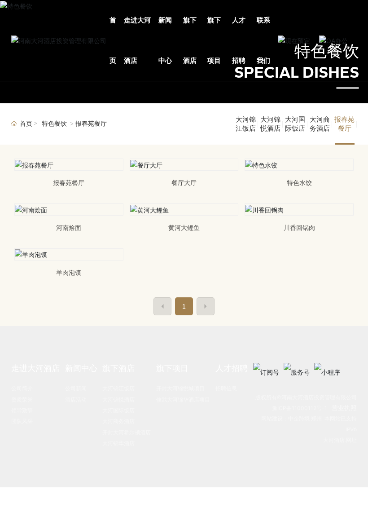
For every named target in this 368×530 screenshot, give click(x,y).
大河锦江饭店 (246, 123)
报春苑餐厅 (344, 123)
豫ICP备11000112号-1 (299, 408)
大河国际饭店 (295, 123)
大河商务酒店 (320, 123)
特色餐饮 (54, 123)
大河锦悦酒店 (270, 123)
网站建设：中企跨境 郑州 (291, 418)
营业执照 (344, 407)
